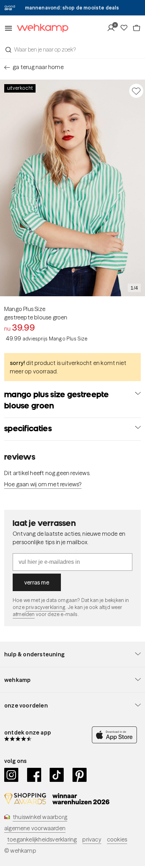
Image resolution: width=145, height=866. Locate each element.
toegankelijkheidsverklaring (42, 839)
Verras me (36, 582)
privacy (91, 839)
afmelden (23, 614)
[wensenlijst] (126, 28)
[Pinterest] (79, 775)
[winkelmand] (136, 28)
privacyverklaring (45, 607)
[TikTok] (57, 775)
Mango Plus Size (24, 308)
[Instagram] (11, 775)
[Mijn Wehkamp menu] (113, 28)
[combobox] (72, 49)
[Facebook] (34, 775)
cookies (117, 839)
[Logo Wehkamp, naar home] (40, 28)
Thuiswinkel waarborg (40, 816)
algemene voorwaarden (34, 828)
